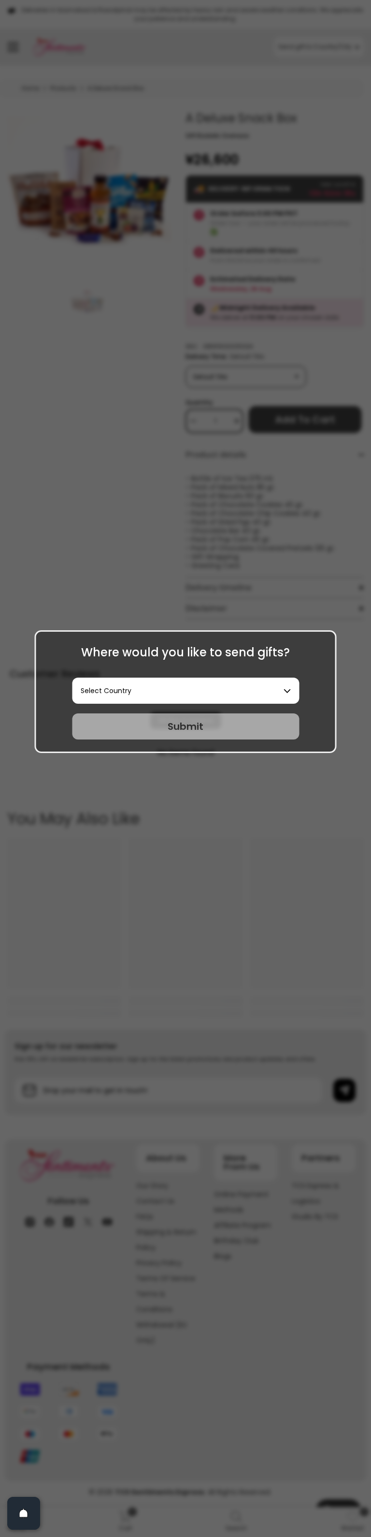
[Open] (23, 1513)
